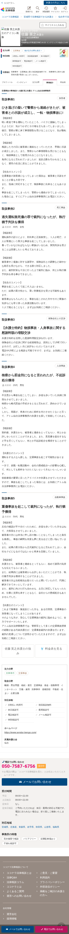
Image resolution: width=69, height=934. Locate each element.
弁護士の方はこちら (55, 2)
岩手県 (30, 827)
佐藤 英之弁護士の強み (18, 651)
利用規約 (45, 877)
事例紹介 (49, 83)
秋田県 (39, 827)
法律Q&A (12, 877)
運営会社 (12, 914)
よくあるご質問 (15, 891)
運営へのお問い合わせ (19, 895)
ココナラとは (14, 886)
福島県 (56, 827)
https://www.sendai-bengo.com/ (20, 732)
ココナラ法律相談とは (19, 872)
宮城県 (5, 827)
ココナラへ (9, 3)
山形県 (47, 827)
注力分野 (35, 82)
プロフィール (7, 82)
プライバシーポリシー (52, 882)
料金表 (63, 82)
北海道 (13, 827)
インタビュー (21, 82)
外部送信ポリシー (50, 886)
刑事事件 (10, 673)
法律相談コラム (15, 882)
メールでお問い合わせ (37, 781)
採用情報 (12, 918)
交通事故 (16, 51)
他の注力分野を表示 (32, 51)
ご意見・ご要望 (48, 872)
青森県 (22, 827)
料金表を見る (51, 649)
